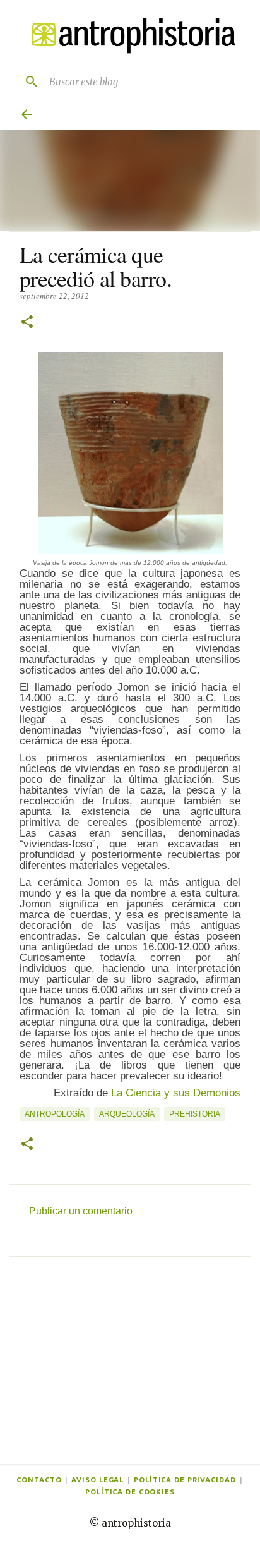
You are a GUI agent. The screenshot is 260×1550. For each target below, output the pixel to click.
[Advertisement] (130, 1345)
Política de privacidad (184, 1480)
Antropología (55, 1114)
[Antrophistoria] (130, 35)
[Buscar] (26, 81)
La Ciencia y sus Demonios (175, 1093)
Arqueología (127, 1114)
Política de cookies (130, 1492)
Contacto (38, 1480)
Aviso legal (97, 1480)
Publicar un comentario (81, 1211)
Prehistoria (194, 1114)
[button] (27, 322)
